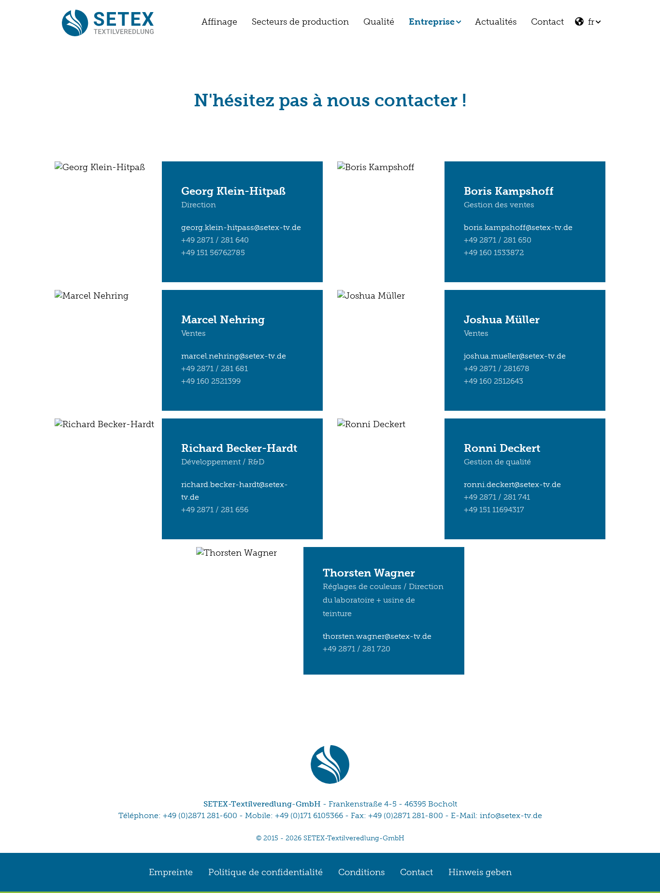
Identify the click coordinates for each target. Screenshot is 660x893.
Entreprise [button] (432, 22)
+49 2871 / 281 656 (214, 509)
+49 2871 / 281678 (497, 368)
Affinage (219, 22)
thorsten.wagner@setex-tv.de (377, 636)
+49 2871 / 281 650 (497, 240)
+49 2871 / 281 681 (214, 368)
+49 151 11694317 (494, 509)
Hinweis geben (480, 872)
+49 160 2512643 (493, 381)
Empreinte (171, 872)
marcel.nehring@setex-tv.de (233, 356)
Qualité (378, 22)
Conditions (361, 872)
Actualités (496, 22)
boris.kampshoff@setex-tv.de (518, 227)
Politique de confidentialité (265, 872)
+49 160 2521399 (211, 381)
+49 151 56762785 (213, 252)
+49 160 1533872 (494, 252)
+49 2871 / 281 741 (497, 497)
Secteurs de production (300, 22)
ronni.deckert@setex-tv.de (512, 484)
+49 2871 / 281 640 (215, 240)
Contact (547, 22)
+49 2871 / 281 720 (356, 649)
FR (588, 22)
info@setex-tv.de (511, 815)
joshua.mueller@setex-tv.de (515, 356)
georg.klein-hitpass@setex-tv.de (241, 227)
